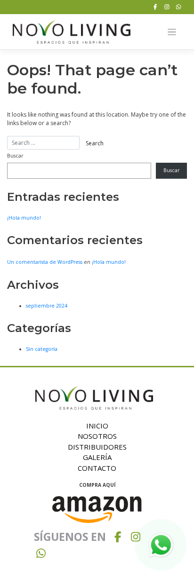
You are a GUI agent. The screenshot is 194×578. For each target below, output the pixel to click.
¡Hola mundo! (24, 217)
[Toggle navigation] (172, 32)
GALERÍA (97, 457)
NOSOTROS (97, 436)
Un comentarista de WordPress (44, 262)
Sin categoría (41, 349)
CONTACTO (97, 468)
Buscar (15, 155)
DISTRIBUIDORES (97, 446)
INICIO (97, 425)
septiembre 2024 (46, 305)
